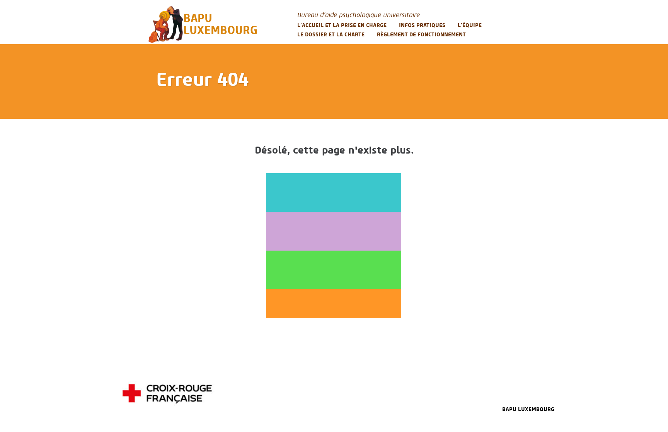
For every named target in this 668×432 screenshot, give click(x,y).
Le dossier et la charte (331, 34)
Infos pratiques (422, 25)
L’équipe (470, 25)
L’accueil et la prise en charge (342, 25)
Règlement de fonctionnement (421, 34)
